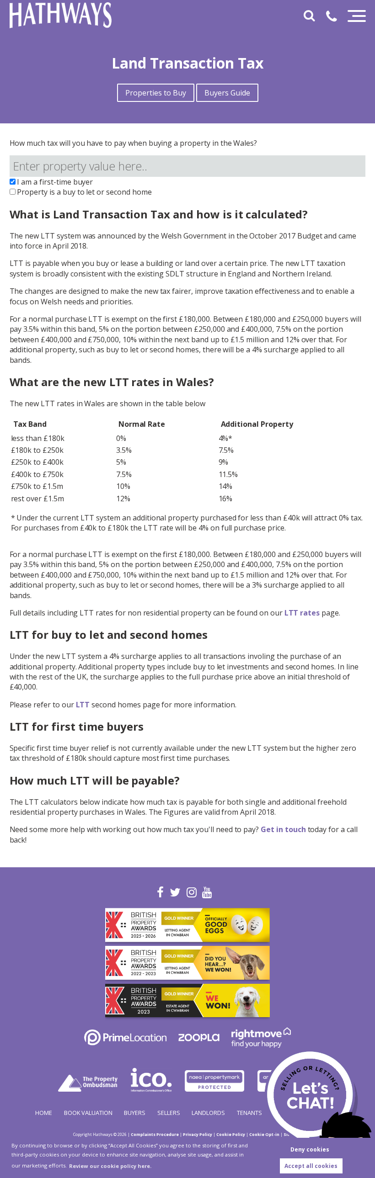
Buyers (134, 1113)
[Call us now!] (335, 18)
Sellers (168, 1113)
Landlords (208, 1113)
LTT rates (302, 613)
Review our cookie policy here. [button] (110, 1165)
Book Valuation (88, 1113)
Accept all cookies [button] (311, 1166)
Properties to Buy (155, 93)
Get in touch (283, 829)
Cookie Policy (230, 1134)
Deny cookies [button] (309, 1149)
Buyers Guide (227, 93)
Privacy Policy (197, 1134)
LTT (83, 705)
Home (43, 1113)
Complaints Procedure (155, 1134)
